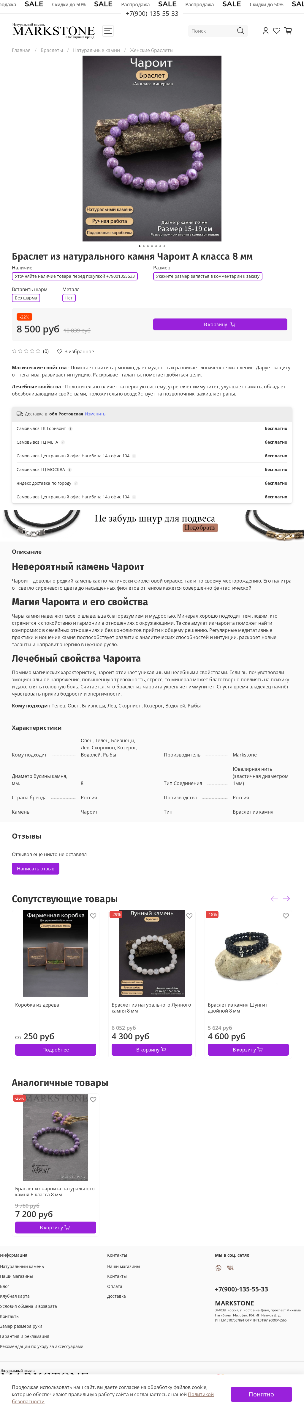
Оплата (114, 1286)
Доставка (116, 1296)
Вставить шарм (30, 289)
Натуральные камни (96, 50)
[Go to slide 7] (164, 246)
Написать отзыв (35, 868)
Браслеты (52, 50)
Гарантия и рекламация (24, 1336)
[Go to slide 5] (156, 246)
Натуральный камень (22, 1266)
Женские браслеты (151, 50)
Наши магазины (16, 1276)
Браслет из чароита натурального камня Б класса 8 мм (55, 1191)
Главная (21, 50)
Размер (161, 268)
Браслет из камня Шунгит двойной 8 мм (237, 1007)
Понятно (261, 1394)
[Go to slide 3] (148, 246)
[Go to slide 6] (160, 246)
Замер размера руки (21, 1326)
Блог (4, 1286)
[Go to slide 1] (139, 246)
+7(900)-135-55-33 (241, 1289)
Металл (71, 289)
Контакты (10, 1316)
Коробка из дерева (37, 1004)
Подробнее (55, 1049)
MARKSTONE (234, 1303)
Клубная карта (15, 1296)
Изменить (95, 414)
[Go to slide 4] (152, 246)
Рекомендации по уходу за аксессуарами (41, 1346)
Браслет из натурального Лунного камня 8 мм (151, 1007)
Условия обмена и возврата (28, 1306)
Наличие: (23, 268)
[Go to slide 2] (144, 246)
